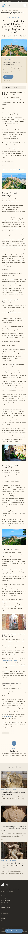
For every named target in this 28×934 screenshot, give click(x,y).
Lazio (17, 10)
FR (23, 1)
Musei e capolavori (5, 907)
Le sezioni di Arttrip (5, 900)
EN (21, 1)
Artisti (2, 909)
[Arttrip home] (5, 5)
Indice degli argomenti (11, 87)
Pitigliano (21, 170)
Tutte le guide (4, 898)
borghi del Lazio (6, 716)
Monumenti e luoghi (5, 905)
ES (26, 1)
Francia (3, 918)
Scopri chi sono (4, 931)
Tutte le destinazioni (5, 923)
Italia (14, 10)
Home (2, 10)
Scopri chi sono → (14, 757)
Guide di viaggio (8, 10)
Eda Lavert (14, 751)
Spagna (3, 920)
